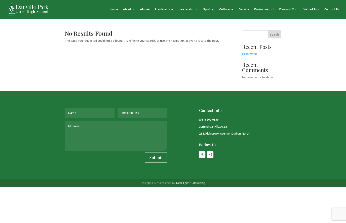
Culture (224, 9)
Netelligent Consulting (190, 183)
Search (274, 34)
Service (244, 9)
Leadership (186, 9)
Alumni (145, 9)
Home (114, 9)
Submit (156, 157)
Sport (206, 9)
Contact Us (332, 9)
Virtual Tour (312, 9)
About (127, 9)
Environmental (264, 9)
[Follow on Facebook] (202, 154)
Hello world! (249, 54)
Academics (162, 9)
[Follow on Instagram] (210, 154)
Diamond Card (289, 9)
